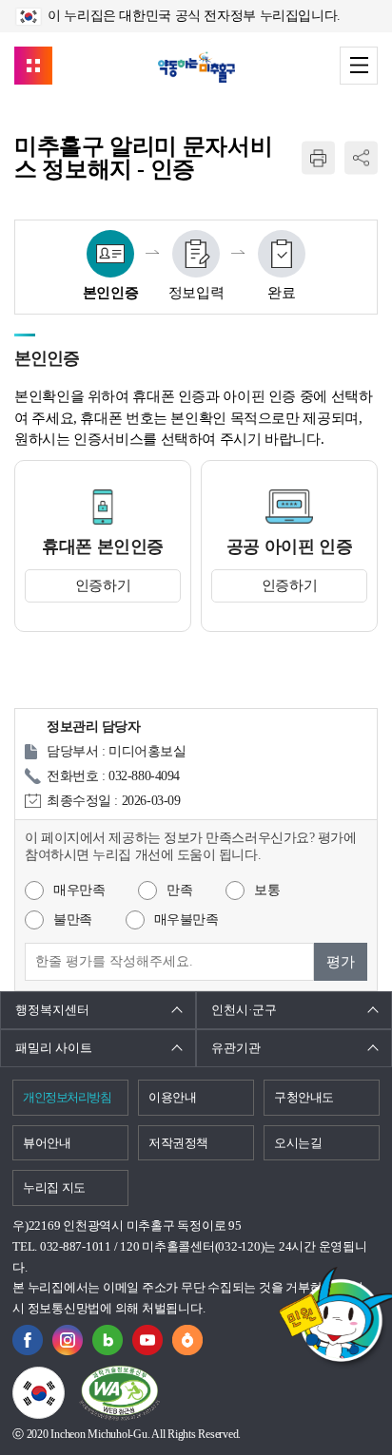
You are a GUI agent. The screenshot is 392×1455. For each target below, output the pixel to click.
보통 (267, 890)
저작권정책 (178, 1143)
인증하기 (103, 585)
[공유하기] (361, 158)
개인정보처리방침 (66, 1097)
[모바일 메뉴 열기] (359, 66)
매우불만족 (186, 919)
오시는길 (298, 1143)
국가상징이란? (64, 1378)
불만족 (72, 919)
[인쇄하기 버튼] (318, 158)
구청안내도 (304, 1097)
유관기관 (236, 1048)
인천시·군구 (244, 1010)
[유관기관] (33, 66)
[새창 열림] (107, 1335)
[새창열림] (27, 1335)
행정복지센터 (52, 1010)
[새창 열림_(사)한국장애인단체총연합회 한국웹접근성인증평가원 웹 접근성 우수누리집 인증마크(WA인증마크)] (119, 1393)
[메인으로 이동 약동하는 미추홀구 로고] (196, 67)
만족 (179, 890)
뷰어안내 (47, 1143)
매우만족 (79, 890)
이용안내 (172, 1097)
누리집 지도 (54, 1187)
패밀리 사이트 (53, 1048)
